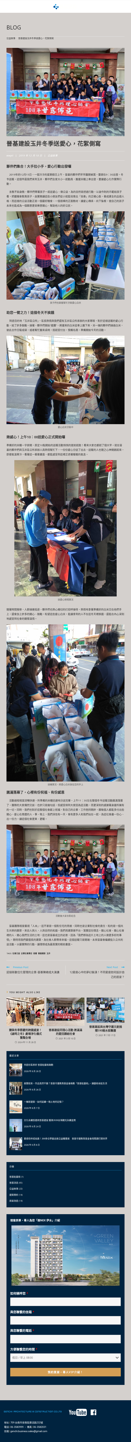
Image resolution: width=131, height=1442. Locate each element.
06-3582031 (39, 1427)
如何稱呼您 (19, 1293)
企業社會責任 (26, 953)
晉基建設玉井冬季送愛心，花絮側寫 (36, 38)
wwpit (9, 155)
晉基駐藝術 (14, 1176)
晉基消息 (13, 1182)
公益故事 (52, 155)
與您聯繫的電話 (22, 1331)
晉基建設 (42, 953)
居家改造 (13, 1200)
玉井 (48, 953)
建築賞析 (13, 1194)
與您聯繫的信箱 (22, 1312)
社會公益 (16, 953)
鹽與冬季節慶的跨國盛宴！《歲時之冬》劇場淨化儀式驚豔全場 (25, 1033)
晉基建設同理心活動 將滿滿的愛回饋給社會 (65, 1032)
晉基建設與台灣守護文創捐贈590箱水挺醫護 (105, 1028)
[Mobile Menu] (5, 6)
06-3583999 (17, 1427)
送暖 (35, 953)
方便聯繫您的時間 (23, 1349)
